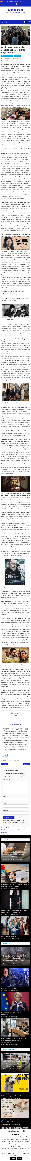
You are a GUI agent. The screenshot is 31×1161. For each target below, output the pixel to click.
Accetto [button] (13, 1158)
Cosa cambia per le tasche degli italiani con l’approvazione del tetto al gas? (6, 764)
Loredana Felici (15, 938)
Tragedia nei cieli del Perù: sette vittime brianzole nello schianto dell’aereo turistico (14, 958)
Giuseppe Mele (18, 58)
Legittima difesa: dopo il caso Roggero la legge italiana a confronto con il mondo (14, 911)
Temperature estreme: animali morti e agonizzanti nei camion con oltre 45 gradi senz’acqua (15, 1064)
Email (5, 803)
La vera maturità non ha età (8, 936)
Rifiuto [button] (19, 1158)
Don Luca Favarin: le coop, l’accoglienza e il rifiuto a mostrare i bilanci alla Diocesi (27, 764)
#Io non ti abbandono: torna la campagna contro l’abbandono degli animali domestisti (15, 1095)
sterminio (16, 760)
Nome (5, 796)
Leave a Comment (7, 60)
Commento (6, 779)
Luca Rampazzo (18, 859)
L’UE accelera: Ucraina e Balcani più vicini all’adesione (13, 1013)
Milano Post (15, 10)
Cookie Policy (16, 1146)
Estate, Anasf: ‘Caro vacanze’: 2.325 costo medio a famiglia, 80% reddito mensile (15, 885)
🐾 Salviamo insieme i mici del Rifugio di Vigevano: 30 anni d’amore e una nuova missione (15, 1121)
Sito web (5, 810)
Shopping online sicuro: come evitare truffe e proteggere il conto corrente (14, 854)
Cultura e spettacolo (7, 55)
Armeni (10, 760)
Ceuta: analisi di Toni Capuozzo (10, 988)
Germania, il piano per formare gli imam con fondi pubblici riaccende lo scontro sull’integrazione (13, 1040)
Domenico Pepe (16, 1098)
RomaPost (17, 55)
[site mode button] (25, 22)
